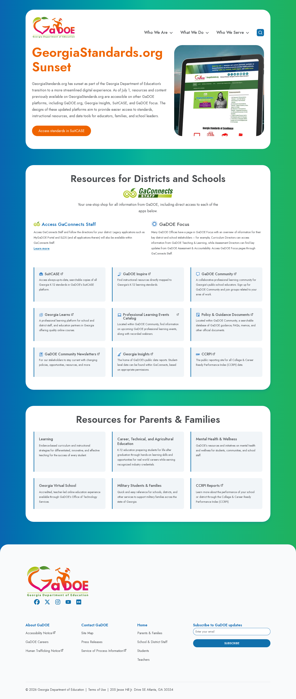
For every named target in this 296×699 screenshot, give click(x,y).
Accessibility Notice (39, 633)
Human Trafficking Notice (43, 650)
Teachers (143, 659)
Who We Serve (230, 32)
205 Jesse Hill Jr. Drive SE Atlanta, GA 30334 (141, 689)
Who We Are (156, 32)
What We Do (192, 32)
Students (143, 650)
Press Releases (91, 642)
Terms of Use (97, 689)
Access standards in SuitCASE (61, 130)
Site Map (87, 633)
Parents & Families (149, 633)
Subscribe (231, 643)
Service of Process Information (102, 650)
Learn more (42, 248)
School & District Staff (152, 642)
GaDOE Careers (37, 642)
